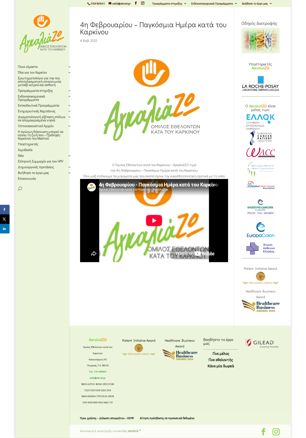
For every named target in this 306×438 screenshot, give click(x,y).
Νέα (21, 156)
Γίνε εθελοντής (221, 359)
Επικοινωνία (27, 179)
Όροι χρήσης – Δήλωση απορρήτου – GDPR (107, 418)
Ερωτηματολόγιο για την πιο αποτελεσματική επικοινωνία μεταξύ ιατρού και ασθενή (39, 81)
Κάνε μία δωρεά (221, 365)
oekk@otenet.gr (98, 377)
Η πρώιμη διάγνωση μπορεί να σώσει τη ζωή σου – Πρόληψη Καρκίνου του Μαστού (40, 135)
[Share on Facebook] (5, 209)
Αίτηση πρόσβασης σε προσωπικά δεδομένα (167, 418)
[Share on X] (5, 219)
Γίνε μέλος (221, 353)
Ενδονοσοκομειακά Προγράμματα (212, 3)
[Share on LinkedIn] (5, 228)
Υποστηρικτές (28, 144)
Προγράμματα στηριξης (167, 3)
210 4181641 (100, 371)
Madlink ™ (134, 431)
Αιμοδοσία (25, 150)
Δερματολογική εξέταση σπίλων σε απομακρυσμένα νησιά (42, 118)
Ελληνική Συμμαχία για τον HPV (40, 161)
